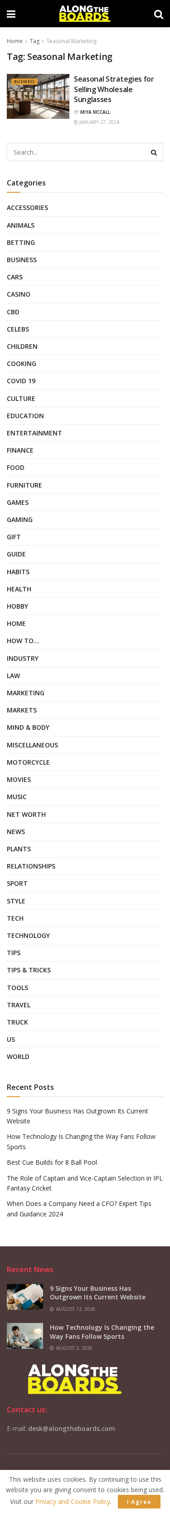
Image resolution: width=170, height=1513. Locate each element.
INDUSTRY (23, 658)
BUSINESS (24, 81)
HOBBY (17, 606)
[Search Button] (154, 152)
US (11, 1039)
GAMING (20, 519)
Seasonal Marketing (72, 41)
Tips (13, 952)
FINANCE (20, 450)
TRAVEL (18, 1005)
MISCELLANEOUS (32, 745)
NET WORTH (26, 814)
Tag (34, 41)
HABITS (18, 571)
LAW (13, 675)
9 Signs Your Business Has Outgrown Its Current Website (98, 1293)
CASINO (18, 294)
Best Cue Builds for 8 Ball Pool (52, 1162)
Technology (28, 935)
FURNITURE (24, 485)
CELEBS (18, 329)
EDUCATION (25, 415)
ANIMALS (20, 225)
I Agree (139, 1502)
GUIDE (16, 554)
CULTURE (21, 398)
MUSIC (17, 796)
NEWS (16, 831)
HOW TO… (23, 640)
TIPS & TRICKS (29, 970)
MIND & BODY (28, 727)
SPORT (17, 883)
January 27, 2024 (98, 122)
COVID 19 (21, 380)
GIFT (14, 536)
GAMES (18, 502)
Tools (17, 987)
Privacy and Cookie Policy (72, 1501)
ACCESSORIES (27, 207)
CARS (15, 277)
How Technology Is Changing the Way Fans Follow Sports (102, 1332)
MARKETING (25, 692)
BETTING (21, 242)
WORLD (18, 1056)
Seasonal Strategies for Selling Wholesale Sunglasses (114, 89)
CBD (13, 311)
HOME (16, 623)
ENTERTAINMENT (34, 433)
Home (15, 41)
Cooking (21, 363)
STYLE (16, 901)
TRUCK (17, 1022)
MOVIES (19, 779)
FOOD (15, 467)
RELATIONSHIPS (31, 866)
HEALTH (19, 589)
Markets (22, 710)
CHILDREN (22, 346)
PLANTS (19, 848)
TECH (15, 918)
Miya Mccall (95, 112)
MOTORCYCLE (28, 762)
